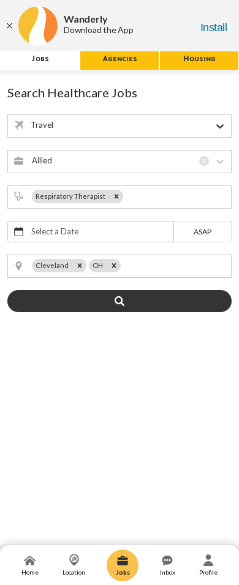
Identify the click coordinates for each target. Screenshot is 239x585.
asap (202, 231)
